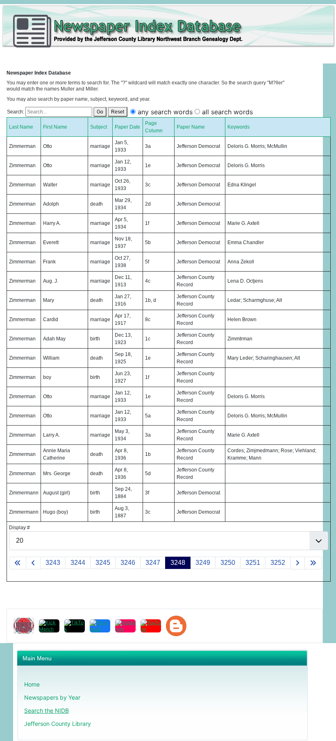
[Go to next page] (297, 563)
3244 (77, 562)
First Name (55, 127)
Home (32, 684)
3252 (277, 562)
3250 (227, 562)
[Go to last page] (313, 563)
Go (100, 112)
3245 (102, 562)
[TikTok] (74, 625)
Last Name (21, 127)
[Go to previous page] (33, 563)
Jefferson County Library (57, 723)
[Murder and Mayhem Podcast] (24, 625)
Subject (98, 127)
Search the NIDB (46, 710)
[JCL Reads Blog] (176, 626)
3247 (152, 562)
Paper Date (127, 127)
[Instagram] (125, 625)
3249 (202, 562)
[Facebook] (100, 625)
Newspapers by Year (52, 697)
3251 (252, 562)
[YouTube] (151, 625)
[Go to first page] (17, 563)
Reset (117, 112)
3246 (127, 562)
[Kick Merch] (49, 625)
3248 (177, 562)
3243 (52, 562)
